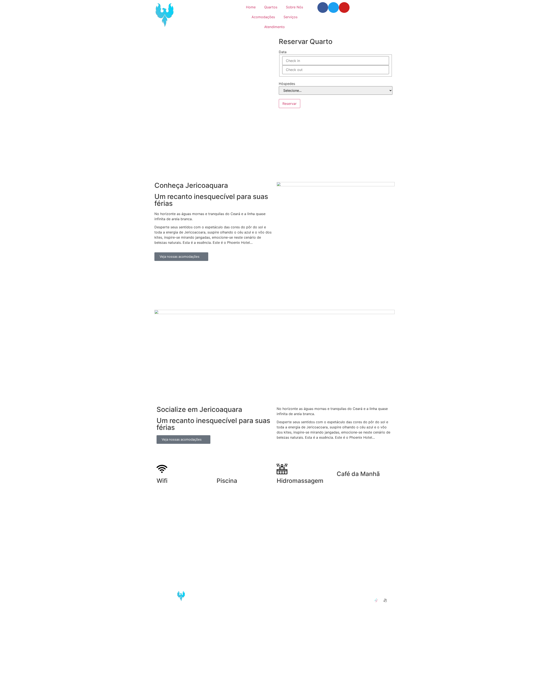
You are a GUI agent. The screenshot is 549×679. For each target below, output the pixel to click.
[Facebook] (322, 7)
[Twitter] (333, 7)
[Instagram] (367, 591)
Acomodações (263, 17)
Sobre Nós (294, 7)
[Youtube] (344, 7)
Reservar (289, 103)
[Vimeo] (367, 600)
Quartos (270, 7)
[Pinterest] (358, 600)
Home (251, 7)
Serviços (290, 17)
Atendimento (274, 27)
